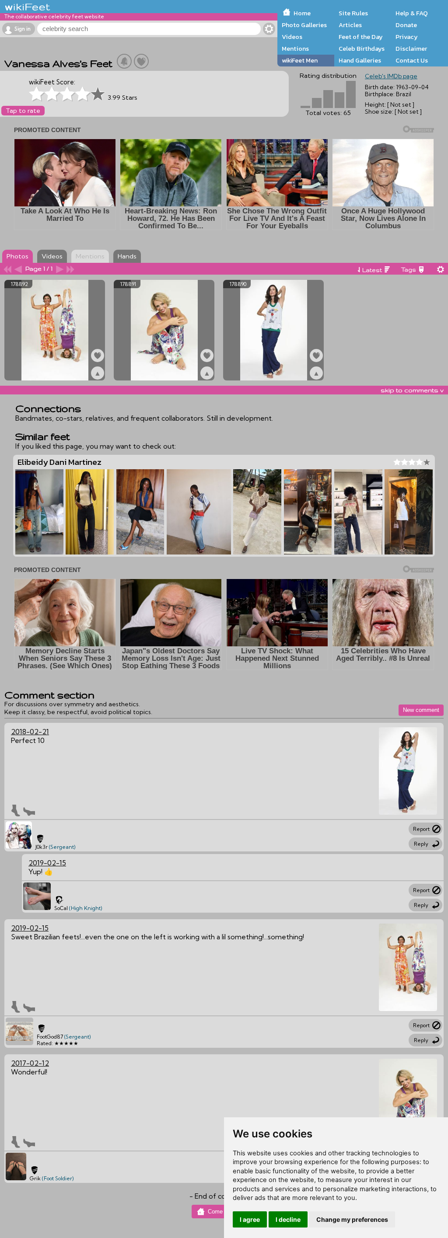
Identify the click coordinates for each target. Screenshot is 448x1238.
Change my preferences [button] (352, 1219)
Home (302, 13)
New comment (421, 710)
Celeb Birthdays (362, 48)
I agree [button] (250, 1219)
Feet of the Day (361, 37)
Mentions (295, 48)
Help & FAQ (412, 13)
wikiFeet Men (300, 60)
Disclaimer (411, 48)
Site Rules (353, 13)
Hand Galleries (360, 60)
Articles (350, 25)
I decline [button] (288, 1219)
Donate (406, 25)
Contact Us (412, 60)
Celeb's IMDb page (391, 76)
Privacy (407, 37)
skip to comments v (412, 390)
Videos (292, 37)
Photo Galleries (304, 25)
